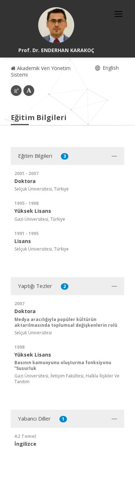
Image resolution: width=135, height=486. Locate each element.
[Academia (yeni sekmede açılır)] (28, 90)
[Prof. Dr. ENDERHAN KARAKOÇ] (56, 25)
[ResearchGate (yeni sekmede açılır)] (16, 90)
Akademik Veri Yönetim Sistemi (41, 71)
